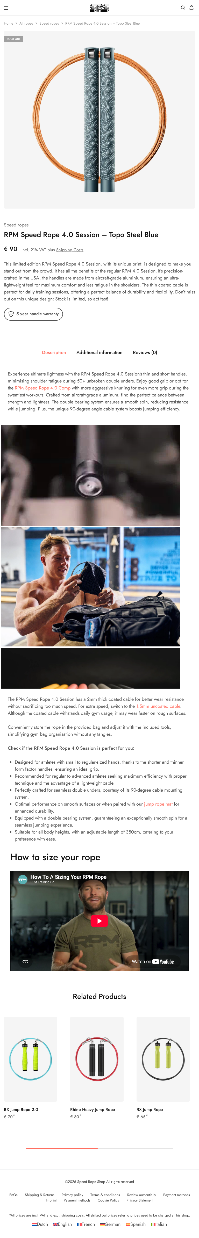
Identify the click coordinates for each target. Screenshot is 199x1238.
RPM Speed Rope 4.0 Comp (42, 388)
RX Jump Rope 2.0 (21, 1109)
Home (8, 23)
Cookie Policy (108, 1200)
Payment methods (176, 1194)
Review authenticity (141, 1194)
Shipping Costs (69, 250)
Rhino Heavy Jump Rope (92, 1109)
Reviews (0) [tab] (145, 352)
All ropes (26, 23)
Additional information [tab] (99, 352)
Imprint (51, 1200)
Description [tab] (54, 352)
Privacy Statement (139, 1200)
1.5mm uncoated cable (158, 706)
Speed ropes (49, 23)
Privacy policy (72, 1194)
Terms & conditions (105, 1194)
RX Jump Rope (150, 1109)
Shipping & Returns (39, 1194)
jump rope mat (158, 804)
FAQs (13, 1194)
